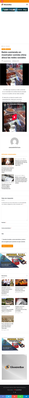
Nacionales (8, 49)
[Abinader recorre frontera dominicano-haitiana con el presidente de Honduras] (8, 282)
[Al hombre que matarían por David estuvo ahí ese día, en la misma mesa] (8, 161)
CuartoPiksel (18, 389)
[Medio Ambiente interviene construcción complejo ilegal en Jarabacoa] (8, 301)
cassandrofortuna (7, 61)
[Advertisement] (14, 28)
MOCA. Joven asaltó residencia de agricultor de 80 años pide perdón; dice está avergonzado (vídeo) (21, 180)
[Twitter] (15, 392)
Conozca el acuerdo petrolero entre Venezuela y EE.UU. (20, 289)
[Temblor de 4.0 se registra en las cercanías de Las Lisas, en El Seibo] (21, 301)
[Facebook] (13, 392)
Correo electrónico (6, 228)
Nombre (4, 222)
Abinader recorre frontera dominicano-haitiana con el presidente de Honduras (7, 290)
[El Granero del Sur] (6, 4)
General (8, 46)
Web (3, 233)
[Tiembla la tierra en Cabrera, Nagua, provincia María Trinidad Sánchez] (8, 177)
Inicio (3, 46)
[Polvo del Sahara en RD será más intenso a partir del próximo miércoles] (8, 318)
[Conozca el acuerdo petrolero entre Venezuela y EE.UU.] (21, 282)
